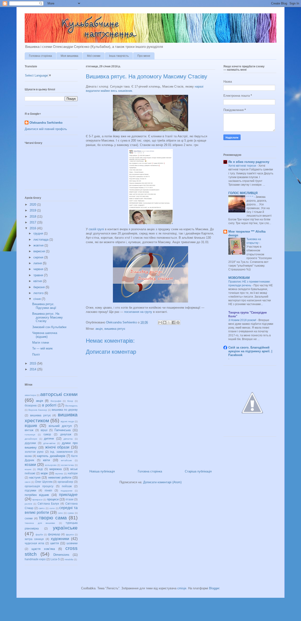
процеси (53, 499)
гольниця (30, 434)
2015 (33, 363)
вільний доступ (60, 426)
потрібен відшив (37, 495)
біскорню (31, 405)
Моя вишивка (69, 56)
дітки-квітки (49, 443)
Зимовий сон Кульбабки (49, 327)
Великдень (71, 405)
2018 (33, 216)
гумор (47, 434)
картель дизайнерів (51, 456)
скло (60, 513)
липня (38, 263)
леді (40, 469)
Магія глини (40, 342)
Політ (36, 354)
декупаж (65, 434)
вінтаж (29, 430)
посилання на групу (138, 312)
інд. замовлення (61, 451)
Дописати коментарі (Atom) (162, 482)
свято (42, 508)
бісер (70, 401)
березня (39, 287)
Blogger (214, 588)
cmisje (181, 588)
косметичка (67, 465)
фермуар (54, 534)
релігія (28, 503)
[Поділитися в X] (169, 322)
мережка (55, 469)
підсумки (30, 490)
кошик (28, 469)
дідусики (30, 443)
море (44, 473)
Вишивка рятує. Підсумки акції (44, 306)
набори (73, 473)
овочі (27, 482)
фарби (39, 534)
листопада (41, 239)
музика (59, 473)
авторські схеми (59, 394)
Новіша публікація (102, 471)
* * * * (250, 197)
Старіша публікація (198, 471)
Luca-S (55, 559)
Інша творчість (119, 56)
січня (37, 299)
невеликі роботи (59, 477)
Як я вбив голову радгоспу (248, 162)
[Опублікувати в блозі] (164, 322)
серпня (38, 257)
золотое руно (34, 451)
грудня (38, 233)
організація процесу (39, 486)
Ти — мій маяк (42, 348)
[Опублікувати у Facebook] (173, 322)
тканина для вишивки (40, 523)
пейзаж (67, 486)
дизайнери (31, 438)
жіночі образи (57, 447)
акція (99, 328)
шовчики (72, 543)
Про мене (143, 56)
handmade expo (35, 559)
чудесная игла (34, 543)
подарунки (66, 490)
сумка (70, 513)
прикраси (37, 499)
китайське (66, 460)
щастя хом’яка (43, 549)
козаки (30, 465)
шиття (54, 543)
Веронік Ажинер (37, 410)
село (52, 508)
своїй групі (96, 229)
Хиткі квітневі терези (242, 165)
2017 (33, 222)
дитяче (49, 438)
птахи (69, 499)
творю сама (53, 517)
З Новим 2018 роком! (242, 320)
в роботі (49, 405)
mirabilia (69, 559)
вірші (44, 430)
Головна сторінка (40, 56)
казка (28, 455)
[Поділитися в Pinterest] (178, 322)
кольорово (51, 465)
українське (65, 527)
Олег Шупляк (43, 481)
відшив (31, 426)
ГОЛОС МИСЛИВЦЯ (242, 193)
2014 (33, 369)
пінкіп (48, 490)
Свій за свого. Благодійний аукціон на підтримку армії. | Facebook (250, 351)
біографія (56, 401)
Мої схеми (93, 56)
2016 (33, 228)
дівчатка (68, 438)
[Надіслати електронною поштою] (160, 322)
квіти (46, 460)
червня (38, 269)
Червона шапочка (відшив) (44, 334)
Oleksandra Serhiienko (46, 122)
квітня (38, 281)
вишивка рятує (114, 328)
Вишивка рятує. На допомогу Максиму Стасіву (47, 317)
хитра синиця (34, 538)
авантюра (30, 395)
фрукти (70, 534)
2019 (33, 210)
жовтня (38, 245)
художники (60, 539)
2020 (33, 204)
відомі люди (67, 421)
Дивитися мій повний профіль (46, 129)
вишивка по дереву (65, 409)
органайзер (65, 481)
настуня (34, 477)
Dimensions (61, 554)
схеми (29, 518)
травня (38, 275)
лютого (38, 293)
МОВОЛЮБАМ (239, 278)
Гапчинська (63, 430)
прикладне (68, 495)
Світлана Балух (48, 503)
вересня (39, 251)
